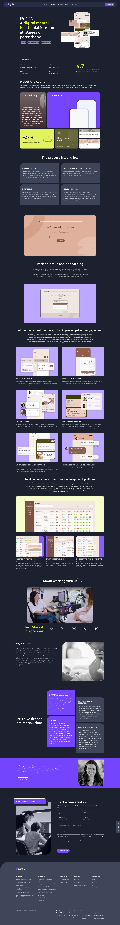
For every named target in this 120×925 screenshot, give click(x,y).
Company (66, 4)
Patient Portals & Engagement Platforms (45, 880)
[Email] (117, 830)
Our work (59, 4)
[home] (11, 4)
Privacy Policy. (79, 841)
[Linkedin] (117, 823)
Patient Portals (41, 900)
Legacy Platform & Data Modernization (47, 889)
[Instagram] (117, 827)
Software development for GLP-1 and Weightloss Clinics (25, 896)
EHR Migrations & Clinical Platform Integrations (24, 888)
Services (45, 4)
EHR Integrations (42, 895)
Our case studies (64, 879)
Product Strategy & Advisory (23, 882)
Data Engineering (20, 885)
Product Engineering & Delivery (23, 879)
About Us (76, 879)
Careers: (80, 885)
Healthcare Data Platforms (44, 887)
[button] (92, 819)
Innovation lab (63, 882)
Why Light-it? (77, 888)
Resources (74, 4)
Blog (93, 879)
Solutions (52, 4)
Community (95, 882)
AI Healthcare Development (22, 892)
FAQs (93, 885)
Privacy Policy (95, 888)
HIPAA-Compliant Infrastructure (46, 898)
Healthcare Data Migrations (45, 892)
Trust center (77, 882)
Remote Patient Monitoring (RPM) (46, 884)
